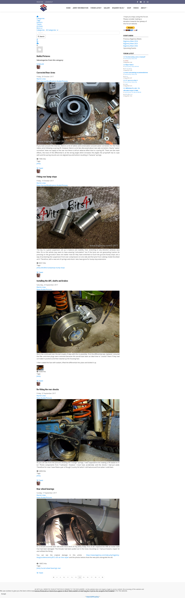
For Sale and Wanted (136, 92)
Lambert (126, 60)
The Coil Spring (128, 68)
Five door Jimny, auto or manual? (135, 57)
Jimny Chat (134, 58)
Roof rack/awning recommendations (136, 72)
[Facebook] (137, 2)
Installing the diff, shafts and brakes (52, 281)
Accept (3, 594)
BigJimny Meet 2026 (130, 46)
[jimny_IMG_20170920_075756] (78, 430)
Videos (136, 8)
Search (41, 36)
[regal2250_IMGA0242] (78, 522)
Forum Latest (96, 8)
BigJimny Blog (118, 8)
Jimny (39, 163)
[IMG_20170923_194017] (78, 321)
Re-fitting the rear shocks (48, 389)
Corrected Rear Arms (46, 72)
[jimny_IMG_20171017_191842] (78, 113)
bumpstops (51, 268)
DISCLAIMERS (80, 589)
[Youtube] (141, 2)
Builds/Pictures (43, 56)
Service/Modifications (48, 81)
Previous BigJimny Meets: (132, 39)
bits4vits (44, 268)
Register (40, 2)
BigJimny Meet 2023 (130, 43)
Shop (129, 8)
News (39, 81)
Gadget (126, 84)
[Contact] (147, 2)
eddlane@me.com (128, 94)
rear (59, 568)
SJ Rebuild (40, 64)
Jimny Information (80, 8)
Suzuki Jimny (128, 58)
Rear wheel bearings (45, 489)
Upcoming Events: (129, 48)
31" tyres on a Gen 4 (131, 80)
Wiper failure (129, 65)
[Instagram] (144, 2)
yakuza (126, 76)
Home (68, 8)
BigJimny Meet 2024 (130, 41)
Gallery (107, 8)
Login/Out (49, 2)
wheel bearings (51, 568)
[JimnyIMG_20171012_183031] (78, 217)
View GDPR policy (92, 597)
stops (63, 268)
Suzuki (43, 568)
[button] (78, 28)
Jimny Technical (135, 66)
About (144, 8)
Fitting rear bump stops (47, 176)
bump (58, 268)
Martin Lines (41, 79)
